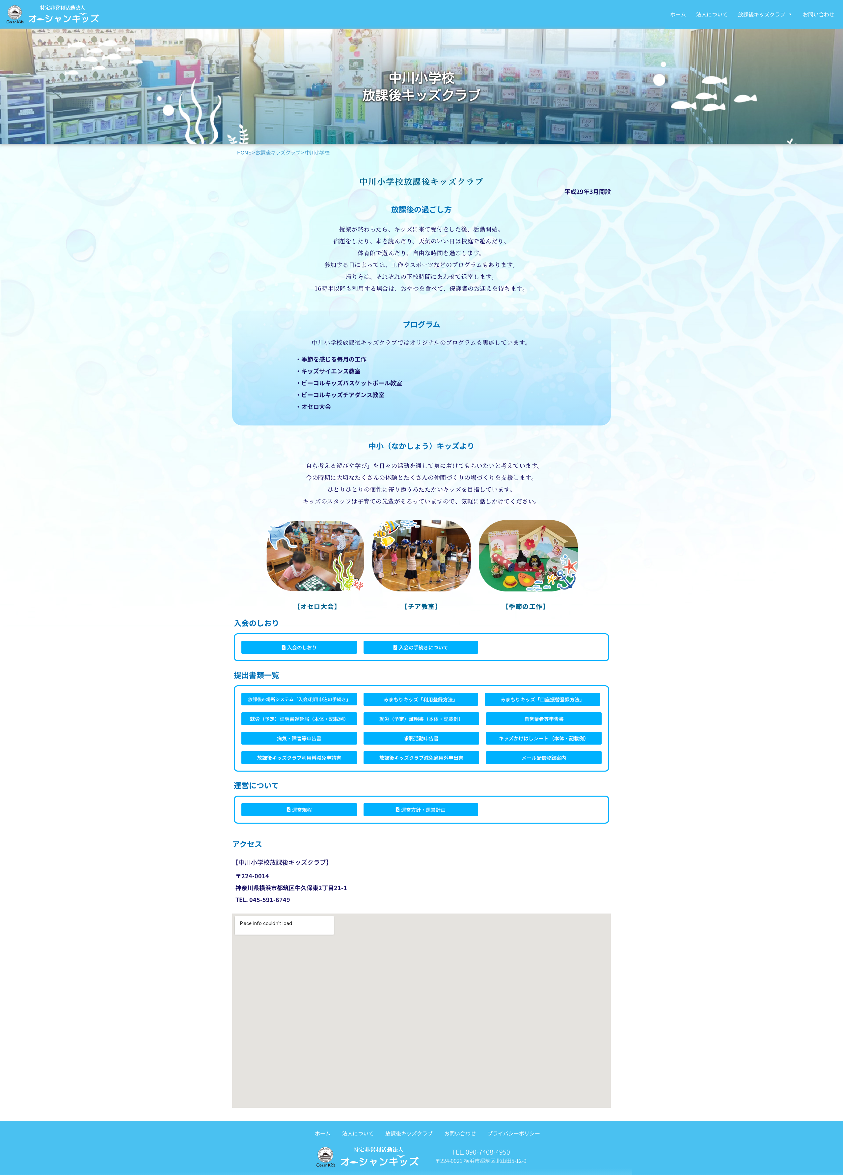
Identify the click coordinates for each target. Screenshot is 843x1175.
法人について (712, 14)
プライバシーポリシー (513, 1133)
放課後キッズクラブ (761, 14)
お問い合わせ (818, 14)
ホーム (678, 14)
